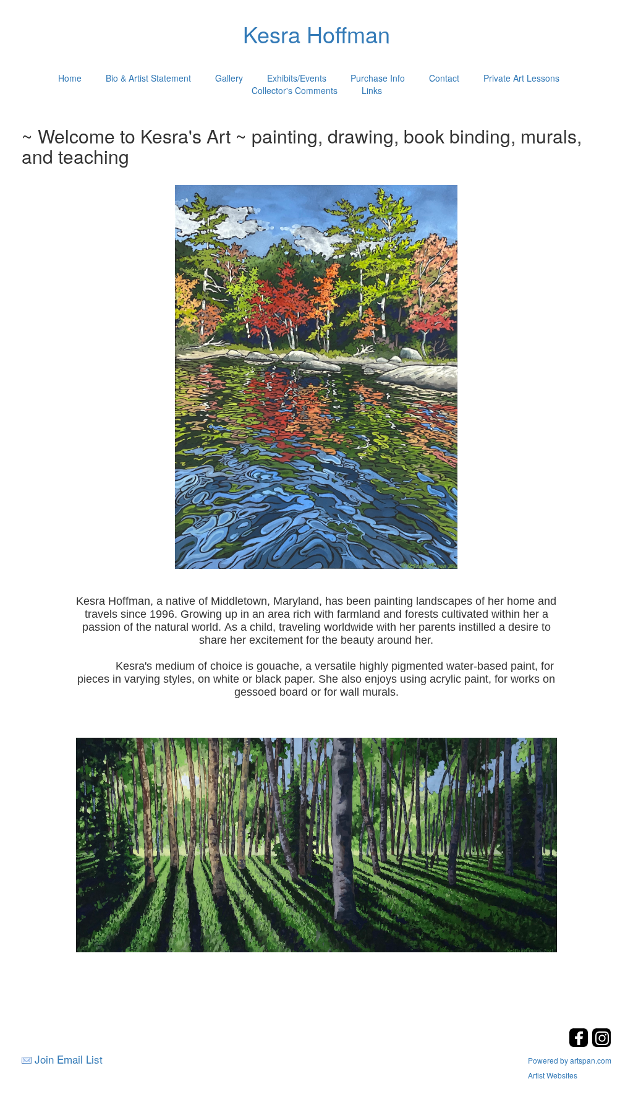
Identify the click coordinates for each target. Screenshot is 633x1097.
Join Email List (69, 1059)
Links (372, 90)
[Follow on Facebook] (580, 1043)
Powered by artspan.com (569, 1060)
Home (70, 78)
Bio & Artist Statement (148, 78)
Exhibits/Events (296, 78)
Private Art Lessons (521, 78)
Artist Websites (552, 1075)
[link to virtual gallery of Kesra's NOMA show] (316, 844)
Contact (444, 78)
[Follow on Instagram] (601, 1043)
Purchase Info (377, 78)
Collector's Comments (295, 90)
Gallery (229, 78)
